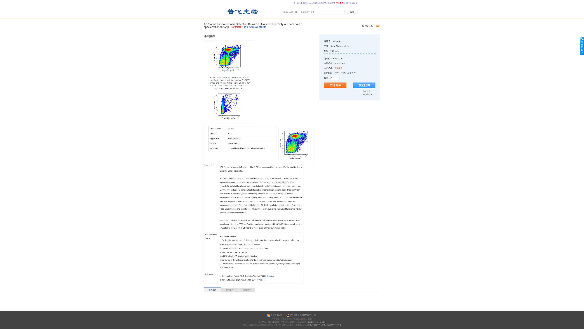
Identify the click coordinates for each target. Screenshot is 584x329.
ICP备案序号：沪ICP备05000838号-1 (325, 325)
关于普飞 (297, 3)
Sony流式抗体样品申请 (318, 3)
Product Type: (215, 129)
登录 (345, 3)
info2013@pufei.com (316, 322)
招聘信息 (304, 3)
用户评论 (212, 290)
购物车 (354, 3)
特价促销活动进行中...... (257, 27)
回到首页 (331, 3)
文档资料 (229, 290)
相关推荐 (247, 290)
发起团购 (364, 85)
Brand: (213, 134)
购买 (335, 85)
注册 (349, 3)
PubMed (270, 276)
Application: (215, 139)
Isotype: (213, 143)
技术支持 (339, 3)
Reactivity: (214, 148)
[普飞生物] (242, 11)
